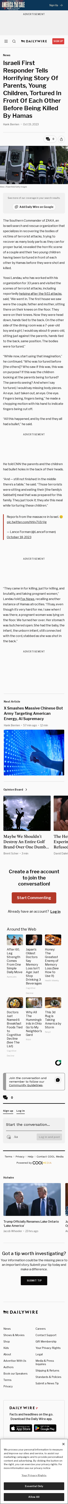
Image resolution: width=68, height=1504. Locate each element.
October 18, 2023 (19, 537)
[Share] (61, 139)
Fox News (27, 599)
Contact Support (46, 1335)
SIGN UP (58, 41)
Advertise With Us (14, 1360)
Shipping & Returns (47, 1370)
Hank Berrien (11, 124)
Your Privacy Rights (48, 1348)
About (7, 1354)
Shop (6, 1341)
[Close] (63, 1444)
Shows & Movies (14, 1335)
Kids (6, 1347)
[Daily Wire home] (34, 41)
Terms (7, 1380)
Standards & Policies (48, 1376)
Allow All (33, 1496)
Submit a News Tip (47, 1383)
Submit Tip (34, 1280)
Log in (55, 912)
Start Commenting (34, 898)
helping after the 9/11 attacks (40, 293)
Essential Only (34, 1486)
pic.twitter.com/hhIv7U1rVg (27, 522)
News (7, 1328)
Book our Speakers (15, 1373)
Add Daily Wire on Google (36, 206)
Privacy (8, 1386)
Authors (8, 1367)
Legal (39, 1354)
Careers (41, 1328)
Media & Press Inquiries (45, 1362)
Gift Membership (46, 1341)
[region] (34, 1471)
